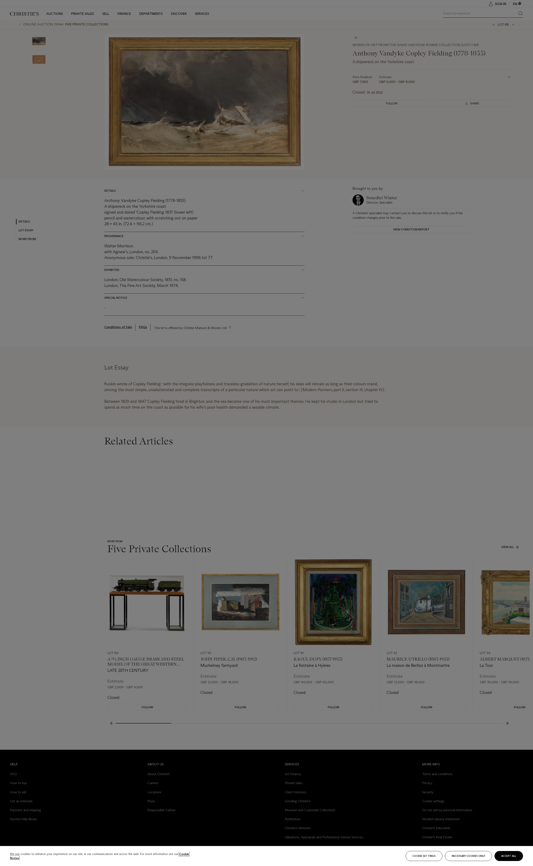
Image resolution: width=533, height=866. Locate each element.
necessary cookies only (468, 855)
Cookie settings (424, 855)
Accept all (508, 855)
